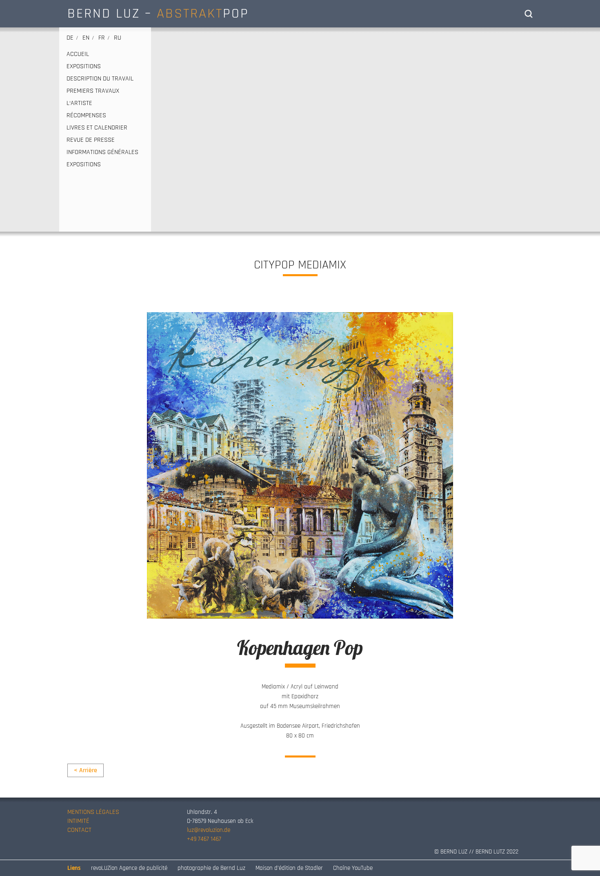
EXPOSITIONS (84, 67)
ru (117, 38)
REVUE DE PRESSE (91, 140)
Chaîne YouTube (353, 868)
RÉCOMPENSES (86, 116)
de (70, 38)
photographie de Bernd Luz (211, 868)
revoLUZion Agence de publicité (129, 868)
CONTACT (79, 830)
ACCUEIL (78, 54)
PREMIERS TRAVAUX (93, 91)
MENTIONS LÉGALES (93, 812)
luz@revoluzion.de (208, 830)
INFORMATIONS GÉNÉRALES (102, 152)
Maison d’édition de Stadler (289, 868)
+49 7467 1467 (204, 839)
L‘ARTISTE (79, 103)
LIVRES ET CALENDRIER (97, 128)
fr (101, 38)
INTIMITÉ (78, 821)
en (85, 38)
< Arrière (85, 770)
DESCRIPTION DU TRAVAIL (100, 79)
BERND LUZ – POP (158, 13)
